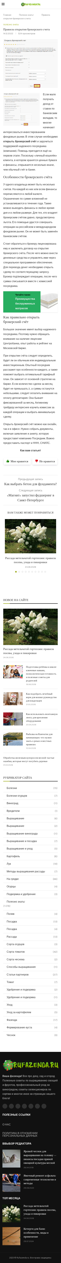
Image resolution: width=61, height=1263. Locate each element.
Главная (7, 15)
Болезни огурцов (32, 795)
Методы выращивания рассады (32, 871)
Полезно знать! (26, 15)
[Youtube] (24, 1106)
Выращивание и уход (32, 848)
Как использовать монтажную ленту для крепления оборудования (42, 717)
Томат (32, 982)
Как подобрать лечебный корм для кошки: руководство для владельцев (41, 697)
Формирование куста (32, 1027)
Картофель (32, 856)
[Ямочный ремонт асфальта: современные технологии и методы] (11, 1183)
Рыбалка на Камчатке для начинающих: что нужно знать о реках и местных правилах (39, 739)
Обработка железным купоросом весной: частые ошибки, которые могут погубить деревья (28, 759)
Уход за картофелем (32, 1012)
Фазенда (32, 1019)
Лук (32, 863)
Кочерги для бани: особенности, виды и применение (36, 1232)
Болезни (32, 788)
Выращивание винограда (32, 833)
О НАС (6, 1124)
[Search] (57, 4)
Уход (32, 1004)
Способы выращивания (32, 966)
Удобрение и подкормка (32, 989)
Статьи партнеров (32, 974)
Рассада (32, 936)
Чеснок (32, 1035)
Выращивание (32, 818)
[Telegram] (37, 1106)
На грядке (32, 879)
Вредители (32, 810)
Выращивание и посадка (32, 841)
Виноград (32, 803)
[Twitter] (11, 1106)
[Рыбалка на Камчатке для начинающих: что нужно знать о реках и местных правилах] (13, 739)
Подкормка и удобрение (32, 894)
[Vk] (30, 1106)
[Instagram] (17, 1106)
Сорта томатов (32, 951)
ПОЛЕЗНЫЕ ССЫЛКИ (16, 1115)
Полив (32, 913)
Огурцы (32, 886)
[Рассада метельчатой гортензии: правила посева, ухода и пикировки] (30, 536)
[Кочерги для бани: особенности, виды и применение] (11, 1236)
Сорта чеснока (32, 959)
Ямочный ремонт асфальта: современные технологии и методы (40, 1179)
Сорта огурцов (32, 944)
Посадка (32, 921)
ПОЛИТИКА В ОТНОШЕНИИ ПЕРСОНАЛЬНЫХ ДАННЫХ (20, 1134)
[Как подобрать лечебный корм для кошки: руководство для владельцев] (13, 698)
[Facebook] (4, 1106)
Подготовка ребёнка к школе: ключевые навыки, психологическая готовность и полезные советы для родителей (41, 674)
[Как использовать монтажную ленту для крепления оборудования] (13, 718)
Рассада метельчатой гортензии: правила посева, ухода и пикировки (28, 651)
